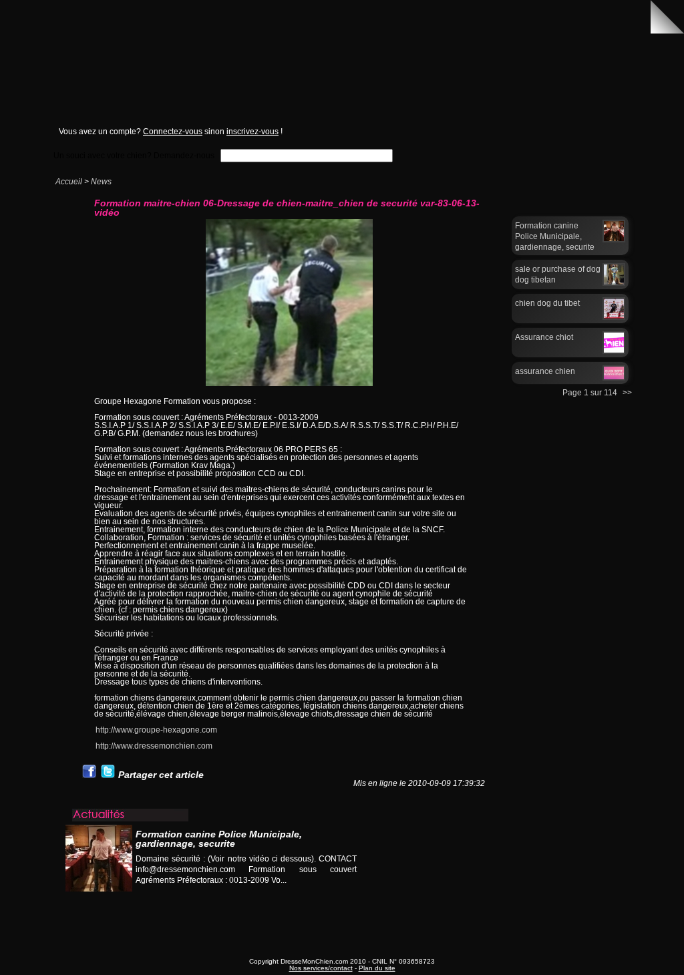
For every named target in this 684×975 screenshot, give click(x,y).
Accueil (68, 181)
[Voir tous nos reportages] (306, 893)
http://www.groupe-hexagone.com (156, 730)
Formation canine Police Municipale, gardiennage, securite (554, 236)
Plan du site (377, 968)
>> (627, 392)
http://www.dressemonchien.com (154, 746)
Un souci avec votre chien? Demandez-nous (133, 155)
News (101, 181)
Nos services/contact (321, 968)
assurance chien (545, 371)
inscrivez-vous (252, 131)
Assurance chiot (544, 337)
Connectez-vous (172, 131)
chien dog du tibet (547, 303)
